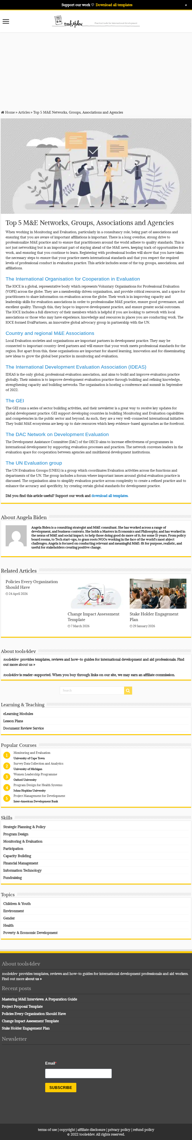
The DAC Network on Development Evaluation (57, 434)
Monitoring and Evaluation (32, 753)
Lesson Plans (13, 720)
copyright (67, 1129)
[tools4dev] (96, 20)
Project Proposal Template (22, 1006)
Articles (24, 112)
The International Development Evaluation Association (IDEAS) (76, 367)
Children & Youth (17, 903)
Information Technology (22, 870)
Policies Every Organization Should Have (34, 1013)
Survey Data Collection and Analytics (38, 763)
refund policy (143, 1129)
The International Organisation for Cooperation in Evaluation (73, 278)
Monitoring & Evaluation (22, 841)
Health (8, 925)
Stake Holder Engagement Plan (26, 1028)
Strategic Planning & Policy (24, 826)
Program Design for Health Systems (38, 785)
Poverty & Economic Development (30, 932)
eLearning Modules (18, 713)
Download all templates (114, 4)
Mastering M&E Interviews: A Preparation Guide (39, 999)
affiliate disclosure (91, 1129)
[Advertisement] (96, 71)
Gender (9, 918)
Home (9, 112)
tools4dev (86, 1134)
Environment (13, 910)
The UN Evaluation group (34, 463)
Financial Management (20, 863)
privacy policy (119, 1129)
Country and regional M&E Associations (50, 333)
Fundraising (12, 877)
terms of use (47, 1129)
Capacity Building (17, 855)
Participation (13, 848)
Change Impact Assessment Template (30, 1020)
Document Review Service (23, 728)
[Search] (128, 691)
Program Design (15, 833)
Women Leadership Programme (35, 774)
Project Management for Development (39, 796)
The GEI (15, 400)
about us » (27, 664)
